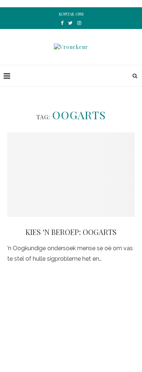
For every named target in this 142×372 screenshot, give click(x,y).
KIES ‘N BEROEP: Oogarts (71, 232)
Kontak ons (71, 14)
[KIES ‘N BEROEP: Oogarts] (71, 174)
